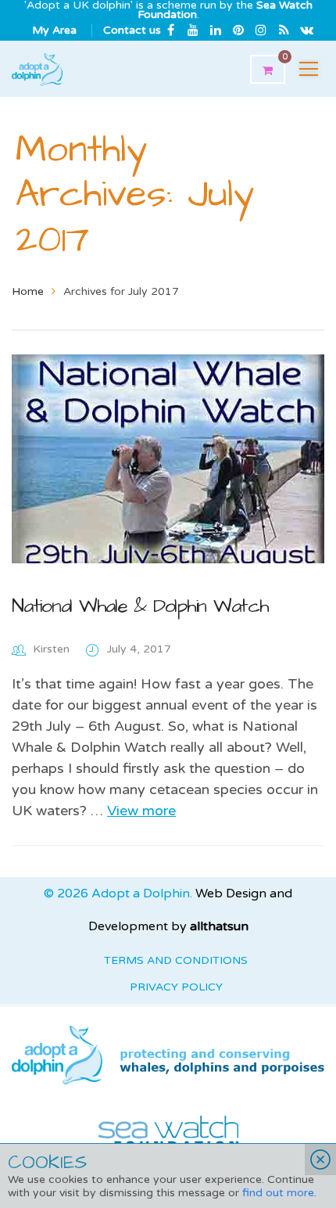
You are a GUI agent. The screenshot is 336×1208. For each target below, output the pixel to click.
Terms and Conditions (176, 960)
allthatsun (219, 926)
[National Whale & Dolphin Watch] (168, 458)
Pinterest (238, 30)
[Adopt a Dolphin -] (37, 68)
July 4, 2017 (139, 649)
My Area (54, 30)
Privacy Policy (176, 987)
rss (283, 30)
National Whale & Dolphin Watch (140, 606)
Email (306, 30)
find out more (278, 1192)
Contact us (132, 30)
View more (141, 810)
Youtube (193, 30)
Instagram (261, 30)
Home (28, 291)
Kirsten (51, 649)
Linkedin (215, 30)
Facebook (170, 30)
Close (320, 1159)
